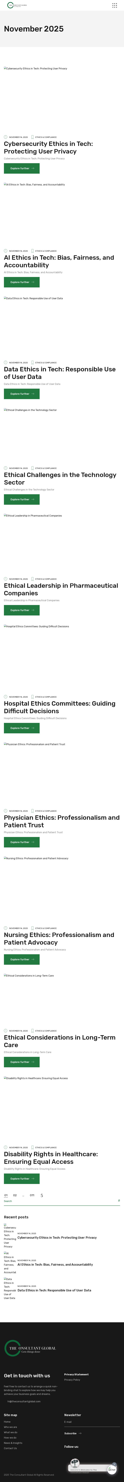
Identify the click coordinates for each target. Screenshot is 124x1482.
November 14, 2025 (18, 137)
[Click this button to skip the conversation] (106, 1459)
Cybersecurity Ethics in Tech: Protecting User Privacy (48, 147)
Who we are (10, 1427)
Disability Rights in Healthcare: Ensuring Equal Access (51, 1157)
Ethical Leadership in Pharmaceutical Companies (61, 589)
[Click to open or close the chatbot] (111, 1469)
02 (15, 1195)
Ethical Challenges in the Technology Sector (60, 478)
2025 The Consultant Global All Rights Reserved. (29, 1475)
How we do (10, 1437)
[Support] (88, 1459)
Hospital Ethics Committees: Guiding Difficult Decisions (60, 707)
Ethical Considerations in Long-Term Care (60, 1041)
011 (32, 1195)
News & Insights (13, 1443)
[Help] (70, 1459)
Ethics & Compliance (46, 137)
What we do (10, 1432)
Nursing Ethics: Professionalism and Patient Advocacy (59, 938)
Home (7, 1421)
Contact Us (10, 1448)
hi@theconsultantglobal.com (24, 1401)
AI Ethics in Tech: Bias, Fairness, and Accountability (59, 261)
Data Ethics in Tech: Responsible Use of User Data (60, 373)
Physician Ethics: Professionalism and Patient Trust (62, 821)
